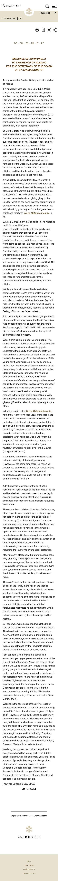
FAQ (29, 861)
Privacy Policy (29, 873)
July (20, 18)
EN (21, 43)
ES (27, 43)
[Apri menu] (54, 6)
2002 (14, 18)
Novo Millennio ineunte (36, 213)
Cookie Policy (29, 869)
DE (15, 43)
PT (42, 43)
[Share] (55, 30)
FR (32, 43)
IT (37, 43)
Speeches (6, 18)
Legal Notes (29, 865)
